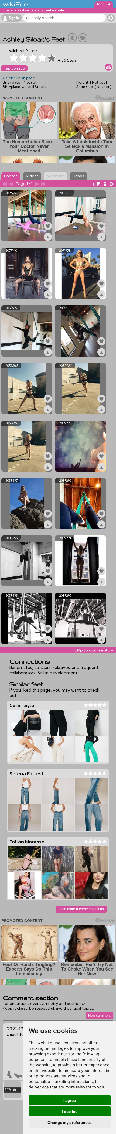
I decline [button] (69, 1111)
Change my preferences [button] (69, 1122)
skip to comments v (93, 650)
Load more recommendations (81, 909)
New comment (99, 1015)
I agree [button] (69, 1100)
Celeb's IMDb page (19, 78)
